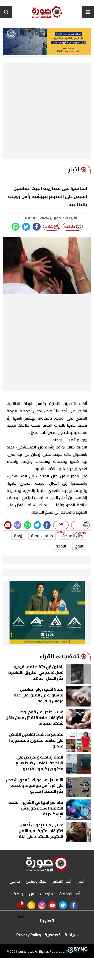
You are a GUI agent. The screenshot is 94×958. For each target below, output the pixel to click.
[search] (6, 12)
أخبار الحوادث (69, 893)
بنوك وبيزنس (36, 881)
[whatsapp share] (16, 227)
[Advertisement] (47, 112)
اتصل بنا (47, 920)
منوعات (46, 893)
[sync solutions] (77, 951)
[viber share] (17, 525)
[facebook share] (37, 227)
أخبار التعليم (61, 881)
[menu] (87, 12)
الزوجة (61, 546)
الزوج (79, 546)
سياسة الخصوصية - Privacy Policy (47, 934)
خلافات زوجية (42, 535)
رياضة (18, 893)
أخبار (80, 881)
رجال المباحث (72, 535)
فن (31, 893)
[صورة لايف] (47, 12)
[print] (80, 525)
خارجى (15, 881)
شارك (49, 226)
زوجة (18, 535)
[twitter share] (26, 227)
